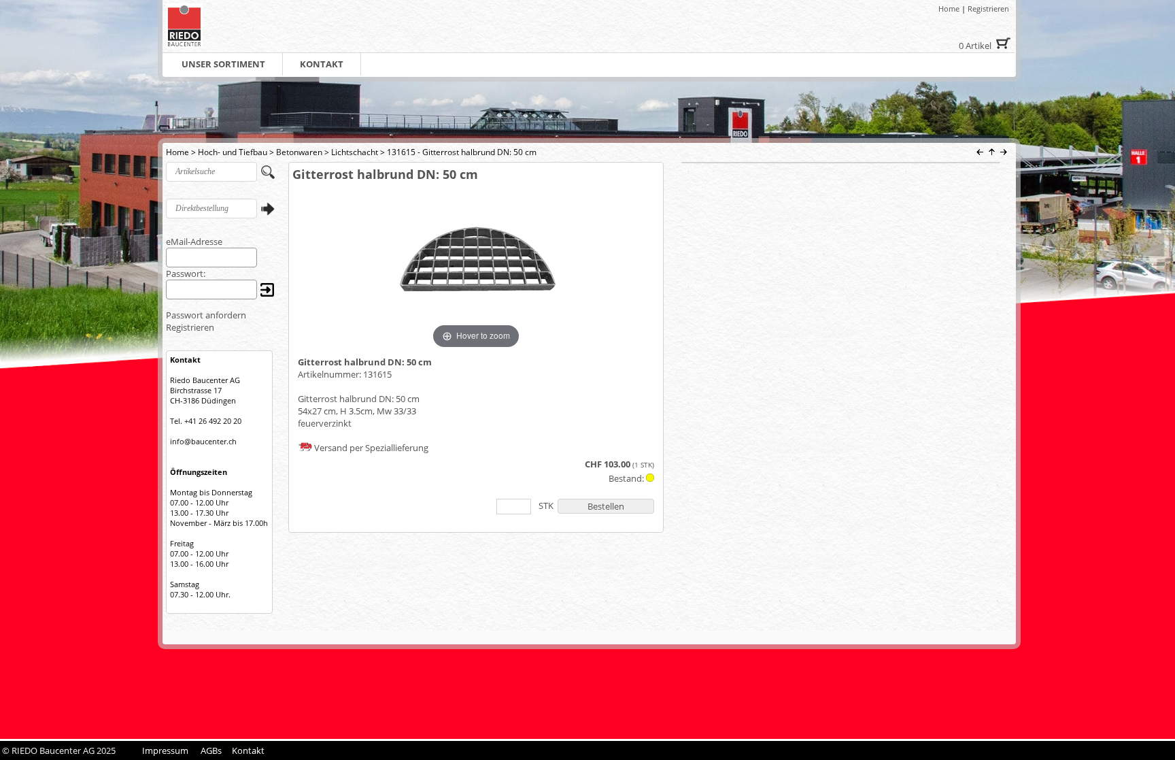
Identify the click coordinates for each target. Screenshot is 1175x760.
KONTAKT (321, 64)
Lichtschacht (354, 152)
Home (948, 8)
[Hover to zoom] (476, 266)
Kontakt (248, 750)
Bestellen (606, 506)
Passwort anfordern (206, 315)
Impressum (165, 750)
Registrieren (988, 8)
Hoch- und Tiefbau (232, 152)
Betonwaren (299, 152)
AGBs (211, 750)
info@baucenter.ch (203, 441)
